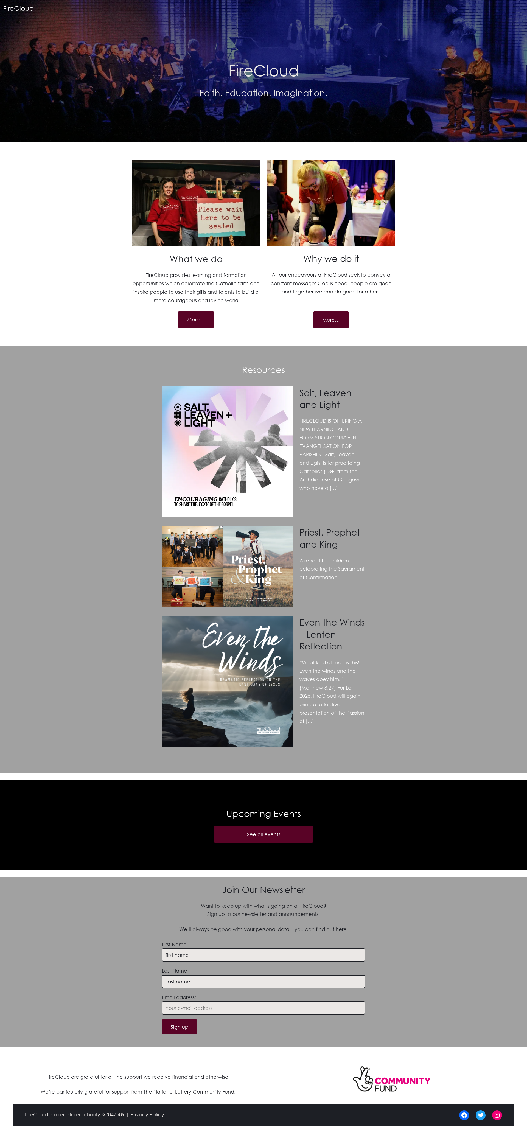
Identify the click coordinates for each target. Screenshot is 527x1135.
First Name (174, 944)
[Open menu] (520, 8)
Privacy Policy (147, 1114)
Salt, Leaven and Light (325, 398)
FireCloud (18, 8)
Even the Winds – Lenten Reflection (332, 633)
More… (196, 319)
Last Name (174, 971)
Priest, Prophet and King (329, 537)
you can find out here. (321, 929)
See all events (263, 834)
